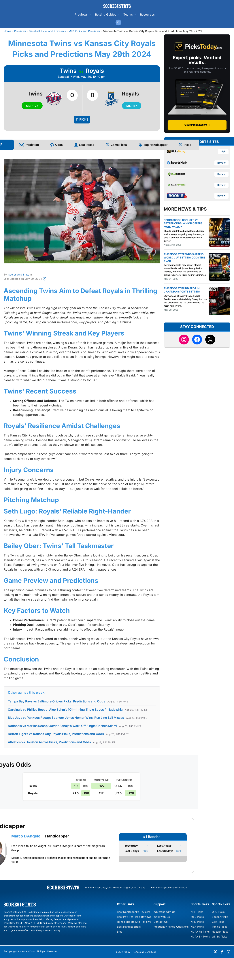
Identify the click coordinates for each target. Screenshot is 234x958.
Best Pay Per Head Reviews (134, 916)
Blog (119, 931)
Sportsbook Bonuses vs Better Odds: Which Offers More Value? (183, 223)
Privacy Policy (122, 951)
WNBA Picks (219, 936)
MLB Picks (197, 916)
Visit (223, 151)
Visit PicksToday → (197, 125)
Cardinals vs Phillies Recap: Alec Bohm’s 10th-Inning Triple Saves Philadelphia (65, 709)
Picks (187, 145)
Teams (128, 14)
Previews (81, 14)
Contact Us (160, 921)
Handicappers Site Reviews (134, 921)
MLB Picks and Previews (84, 31)
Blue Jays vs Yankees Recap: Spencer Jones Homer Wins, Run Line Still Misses (66, 717)
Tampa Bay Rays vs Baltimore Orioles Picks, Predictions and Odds (56, 701)
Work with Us (162, 916)
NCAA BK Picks (200, 936)
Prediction (32, 145)
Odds (59, 145)
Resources (147, 14)
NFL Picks (197, 911)
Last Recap (86, 145)
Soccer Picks (220, 916)
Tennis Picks (219, 926)
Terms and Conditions (144, 951)
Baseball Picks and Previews (47, 31)
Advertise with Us (164, 911)
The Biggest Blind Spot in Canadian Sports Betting (182, 290)
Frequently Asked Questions (171, 926)
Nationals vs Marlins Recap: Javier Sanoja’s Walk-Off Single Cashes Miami (62, 726)
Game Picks (119, 145)
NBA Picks (197, 926)
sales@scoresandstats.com (172, 887)
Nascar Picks (220, 931)
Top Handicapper (155, 145)
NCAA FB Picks (200, 931)
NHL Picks (197, 921)
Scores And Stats (18, 274)
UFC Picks (218, 911)
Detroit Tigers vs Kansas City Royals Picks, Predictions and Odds (56, 734)
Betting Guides (105, 14)
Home (7, 31)
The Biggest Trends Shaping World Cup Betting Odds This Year (184, 257)
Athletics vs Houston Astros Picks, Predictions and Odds (49, 742)
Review (221, 163)
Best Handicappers (129, 926)
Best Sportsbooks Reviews (133, 911)
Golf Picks (218, 921)
